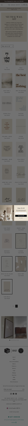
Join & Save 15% (21, 215)
